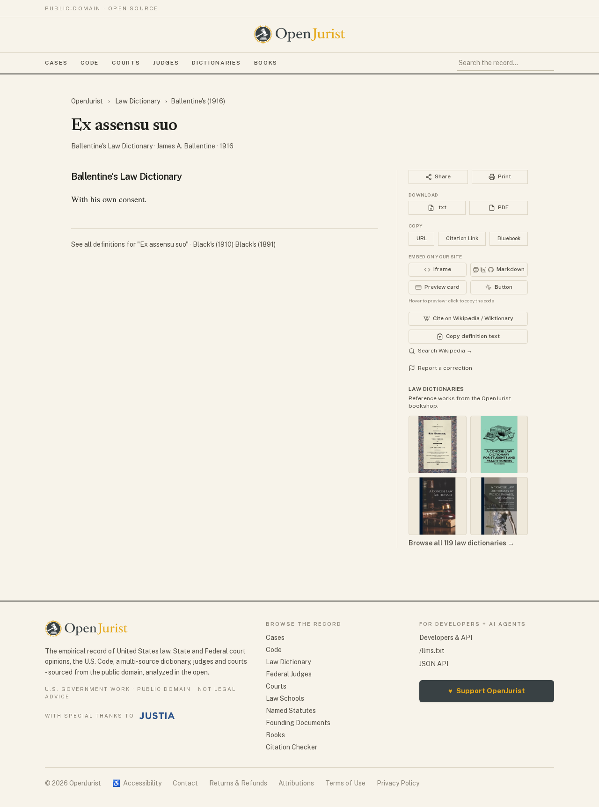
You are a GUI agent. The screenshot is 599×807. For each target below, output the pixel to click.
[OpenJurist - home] (299, 34)
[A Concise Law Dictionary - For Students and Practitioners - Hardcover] (499, 445)
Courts (126, 62)
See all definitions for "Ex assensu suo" (130, 244)
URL (421, 238)
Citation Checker (291, 747)
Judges (166, 62)
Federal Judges (289, 674)
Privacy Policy (398, 783)
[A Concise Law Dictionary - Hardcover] (438, 506)
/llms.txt (432, 650)
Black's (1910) (213, 244)
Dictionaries (216, 62)
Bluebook (508, 238)
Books (266, 62)
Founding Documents (298, 722)
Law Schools (285, 698)
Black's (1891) (255, 244)
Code (89, 62)
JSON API (433, 664)
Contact (185, 783)
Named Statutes (291, 710)
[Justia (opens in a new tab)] (157, 715)
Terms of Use (345, 783)
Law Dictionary (137, 101)
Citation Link (462, 238)
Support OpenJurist (486, 691)
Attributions (296, 783)
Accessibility (136, 783)
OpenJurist (87, 101)
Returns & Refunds (238, 783)
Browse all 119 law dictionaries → (461, 543)
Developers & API (445, 637)
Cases (56, 62)
